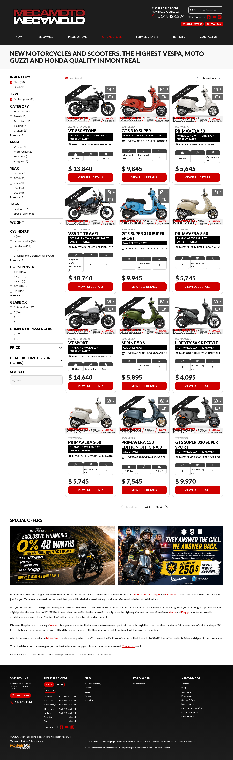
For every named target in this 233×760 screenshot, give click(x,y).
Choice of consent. (161, 747)
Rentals (179, 36)
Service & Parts (147, 36)
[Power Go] (40, 746)
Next (159, 507)
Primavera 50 (190, 131)
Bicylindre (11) (22, 246)
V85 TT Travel (83, 233)
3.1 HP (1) (20, 291)
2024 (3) (19, 187)
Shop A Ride (29, 741)
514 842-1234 (171, 16)
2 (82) (17, 333)
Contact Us (208, 36)
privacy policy (130, 747)
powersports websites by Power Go (55, 736)
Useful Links (190, 677)
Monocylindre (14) (25, 241)
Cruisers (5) (20, 130)
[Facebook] (209, 17)
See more (15, 135)
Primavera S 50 (191, 233)
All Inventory (139, 683)
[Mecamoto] (49, 16)
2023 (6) (19, 192)
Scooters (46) (22, 111)
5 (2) (16, 321)
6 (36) (17, 312)
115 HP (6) (20, 271)
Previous (131, 507)
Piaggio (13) (21, 161)
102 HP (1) (20, 286)
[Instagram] (220, 17)
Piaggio (155, 594)
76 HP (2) (19, 281)
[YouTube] (214, 17)
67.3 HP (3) (20, 276)
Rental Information (190, 712)
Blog (183, 687)
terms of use (146, 747)
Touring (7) (20, 125)
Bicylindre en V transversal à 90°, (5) (34, 255)
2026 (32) (19, 178)
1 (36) (17, 236)
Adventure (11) (22, 120)
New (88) (19, 82)
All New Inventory (93, 683)
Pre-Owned (45, 36)
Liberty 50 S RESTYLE (196, 343)
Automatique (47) (24, 307)
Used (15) (19, 86)
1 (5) (16, 338)
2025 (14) (19, 183)
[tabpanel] (60, 709)
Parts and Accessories (191, 708)
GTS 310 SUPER (136, 130)
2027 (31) (19, 173)
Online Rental (187, 716)
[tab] (49, 684)
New (19, 36)
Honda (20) (20, 156)
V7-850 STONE (82, 130)
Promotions (77, 36)
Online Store (112, 36)
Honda (138, 594)
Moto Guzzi (172, 594)
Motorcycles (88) (24, 99)
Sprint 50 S (133, 343)
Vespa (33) (20, 146)
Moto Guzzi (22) (23, 151)
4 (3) (16, 316)
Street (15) (20, 116)
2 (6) (16, 250)
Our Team (186, 691)
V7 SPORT (78, 343)
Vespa (146, 594)
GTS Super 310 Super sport (143, 236)
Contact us (128, 646)
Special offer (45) (24, 213)
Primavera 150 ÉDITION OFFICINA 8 (142, 444)
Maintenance (187, 704)
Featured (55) (22, 208)
